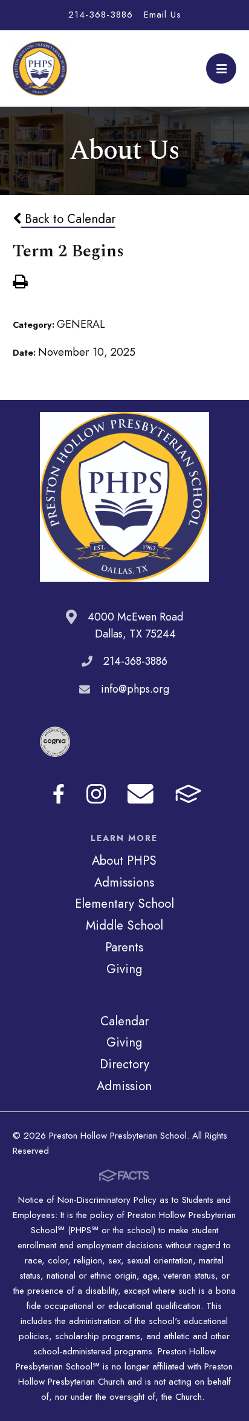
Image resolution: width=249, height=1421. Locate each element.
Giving (124, 969)
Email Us (162, 14)
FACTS (188, 794)
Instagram (96, 794)
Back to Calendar (68, 219)
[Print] (20, 283)
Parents (124, 947)
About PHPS (124, 860)
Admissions (124, 882)
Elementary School (124, 903)
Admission (124, 1086)
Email (140, 794)
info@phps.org (135, 689)
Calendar (124, 1021)
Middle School (124, 925)
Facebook (58, 794)
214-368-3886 (100, 14)
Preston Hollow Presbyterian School (40, 68)
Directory (124, 1064)
